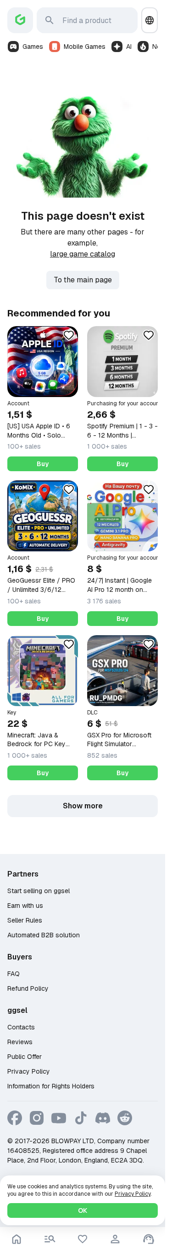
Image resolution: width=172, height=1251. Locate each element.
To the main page (83, 280)
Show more (83, 806)
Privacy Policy (28, 1071)
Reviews (20, 1042)
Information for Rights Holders (50, 1086)
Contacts (21, 1027)
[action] (115, 1239)
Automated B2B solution (43, 935)
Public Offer (24, 1056)
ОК (82, 1210)
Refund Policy (28, 988)
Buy (43, 464)
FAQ (13, 974)
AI (129, 46)
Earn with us (25, 905)
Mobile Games (84, 46)
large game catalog (82, 254)
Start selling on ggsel (38, 891)
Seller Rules (24, 920)
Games (32, 46)
